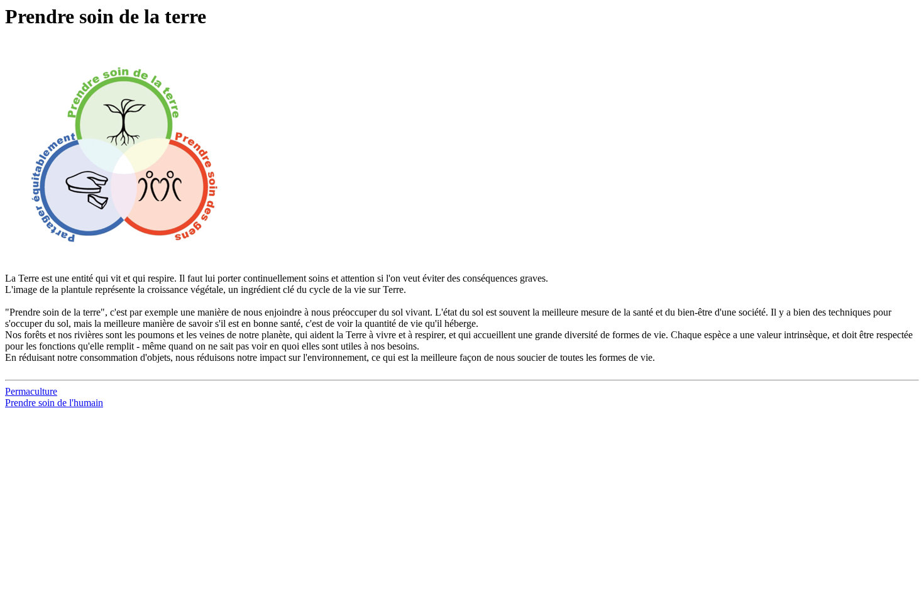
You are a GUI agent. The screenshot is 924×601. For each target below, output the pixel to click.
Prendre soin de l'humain (54, 402)
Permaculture (31, 391)
